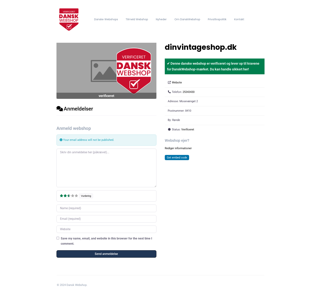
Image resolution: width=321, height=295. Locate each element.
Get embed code (177, 157)
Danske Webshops (106, 19)
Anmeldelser (78, 109)
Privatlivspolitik (217, 19)
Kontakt (239, 19)
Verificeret (187, 129)
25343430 (188, 92)
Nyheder (161, 19)
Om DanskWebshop (187, 19)
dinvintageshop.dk (201, 47)
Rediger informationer (178, 148)
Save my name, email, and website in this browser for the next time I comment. (106, 241)
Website (177, 82)
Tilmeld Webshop (137, 19)
